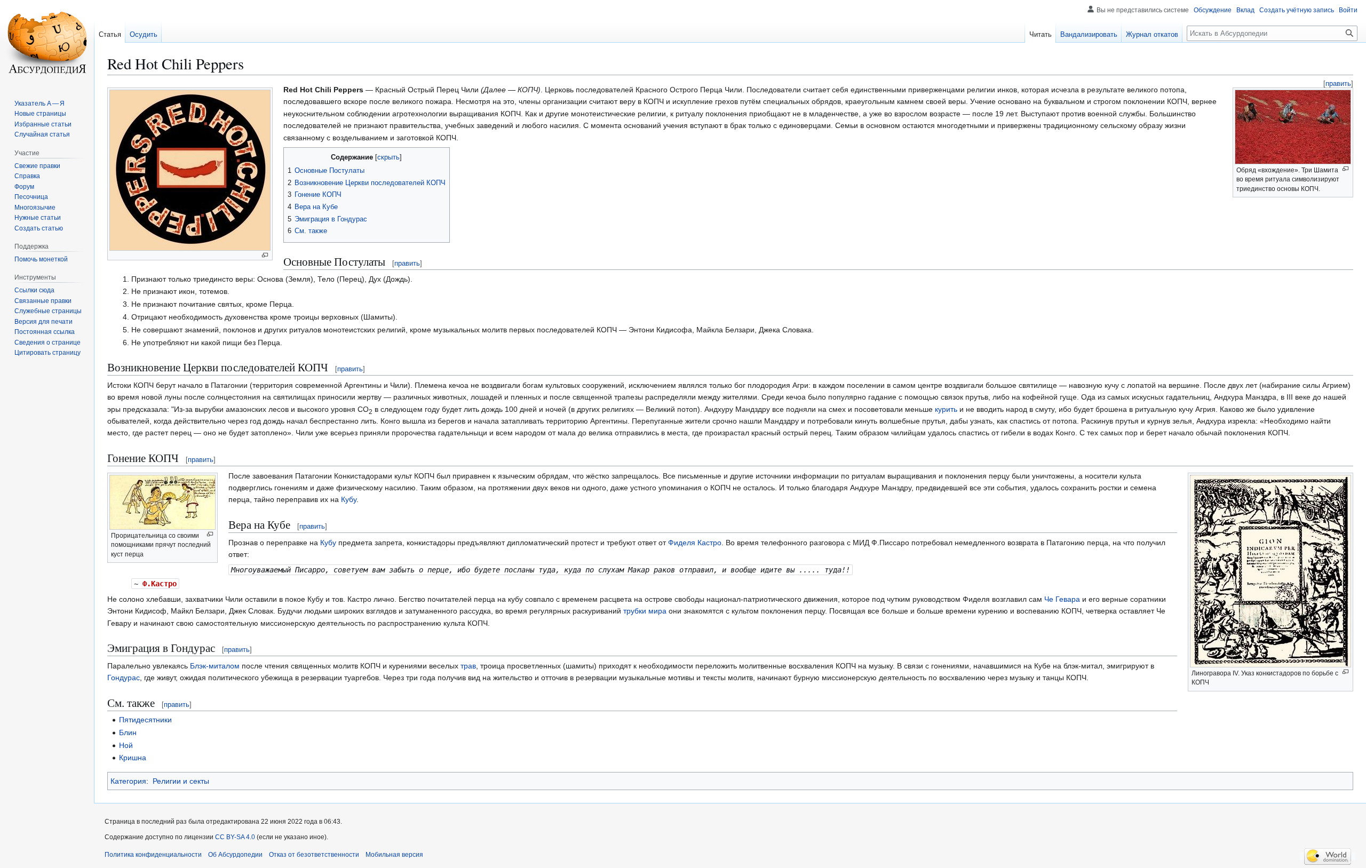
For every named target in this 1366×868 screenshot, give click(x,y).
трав (468, 666)
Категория (128, 781)
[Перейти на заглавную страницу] (47, 42)
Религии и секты (181, 781)
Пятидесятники (145, 719)
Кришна (132, 757)
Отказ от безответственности (314, 854)
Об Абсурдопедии (235, 854)
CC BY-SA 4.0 (235, 837)
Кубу (348, 499)
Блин (128, 732)
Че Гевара (1062, 599)
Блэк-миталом (215, 666)
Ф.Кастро (159, 583)
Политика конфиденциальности (153, 854)
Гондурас (123, 677)
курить (946, 409)
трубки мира (644, 611)
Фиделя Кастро (694, 542)
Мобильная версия (394, 854)
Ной (126, 745)
